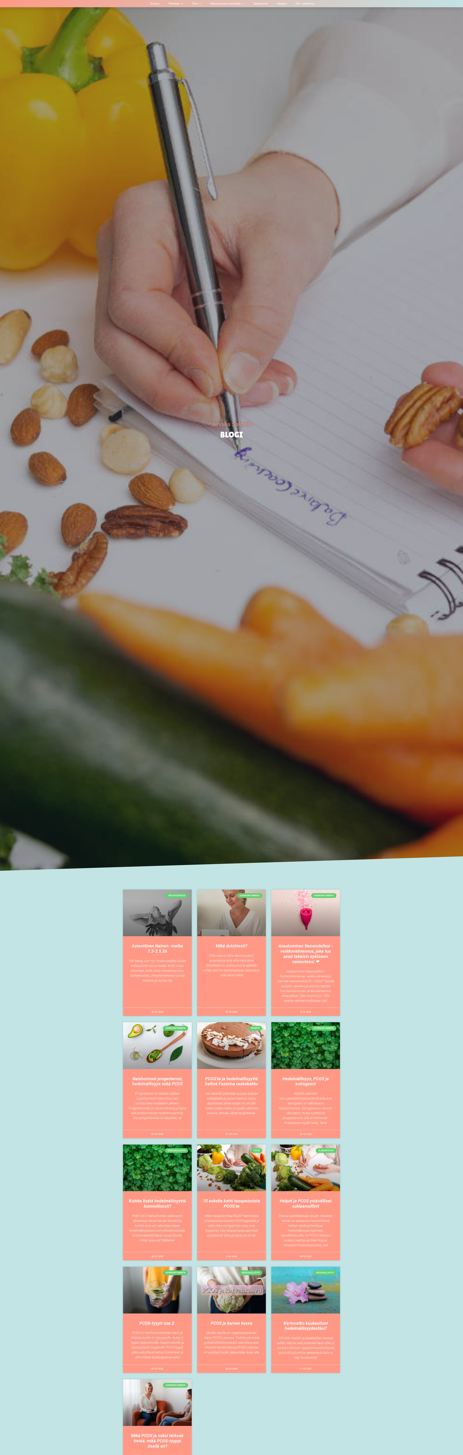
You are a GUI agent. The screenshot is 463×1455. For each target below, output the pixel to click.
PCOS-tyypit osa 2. (157, 1323)
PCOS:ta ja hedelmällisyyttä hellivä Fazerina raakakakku (231, 1081)
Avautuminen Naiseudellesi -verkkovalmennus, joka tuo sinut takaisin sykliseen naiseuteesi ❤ (305, 953)
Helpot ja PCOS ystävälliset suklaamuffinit (306, 1203)
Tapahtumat (260, 3)
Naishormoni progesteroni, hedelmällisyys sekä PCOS (157, 1081)
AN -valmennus (305, 3)
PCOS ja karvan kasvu (231, 1323)
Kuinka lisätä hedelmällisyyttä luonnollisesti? (157, 1203)
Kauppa (281, 3)
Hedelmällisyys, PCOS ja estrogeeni (306, 1081)
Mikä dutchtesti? (231, 945)
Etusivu (154, 3)
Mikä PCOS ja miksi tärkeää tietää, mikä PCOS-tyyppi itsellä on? (157, 1441)
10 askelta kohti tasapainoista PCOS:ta (231, 1203)
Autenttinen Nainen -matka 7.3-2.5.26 (157, 948)
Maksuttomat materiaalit (225, 3)
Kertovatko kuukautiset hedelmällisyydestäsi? (306, 1326)
